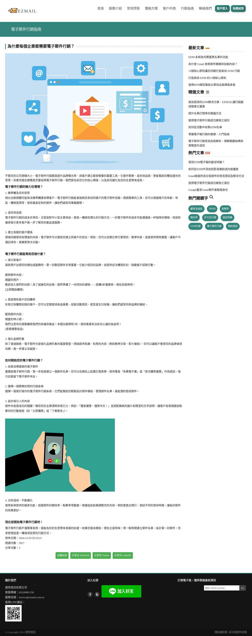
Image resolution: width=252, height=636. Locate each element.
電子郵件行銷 (214, 226)
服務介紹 (115, 8)
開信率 (194, 217)
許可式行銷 (210, 217)
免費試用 (62, 555)
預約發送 (233, 226)
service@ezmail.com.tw (31, 597)
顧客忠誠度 (196, 208)
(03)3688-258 (26, 592)
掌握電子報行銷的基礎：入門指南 (209, 134)
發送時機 (227, 217)
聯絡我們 (205, 8)
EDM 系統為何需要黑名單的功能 (208, 57)
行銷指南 (187, 8)
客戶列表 (169, 8)
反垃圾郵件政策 (238, 632)
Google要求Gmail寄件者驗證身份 (208, 189)
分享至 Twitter (101, 555)
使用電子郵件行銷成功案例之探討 (209, 120)
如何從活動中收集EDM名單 (205, 127)
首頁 (100, 8)
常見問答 (133, 8)
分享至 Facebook (80, 555)
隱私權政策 (221, 632)
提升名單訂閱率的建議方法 (204, 113)
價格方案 (151, 8)
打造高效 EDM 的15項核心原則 (207, 77)
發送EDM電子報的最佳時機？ (206, 162)
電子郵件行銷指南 (26, 29)
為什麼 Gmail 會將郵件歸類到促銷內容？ (213, 64)
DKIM (212, 208)
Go (242, 588)
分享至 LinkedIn (122, 555)
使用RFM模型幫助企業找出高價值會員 (211, 84)
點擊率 (225, 208)
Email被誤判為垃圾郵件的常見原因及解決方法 (216, 176)
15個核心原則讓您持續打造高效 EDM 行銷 (214, 70)
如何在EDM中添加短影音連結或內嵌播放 (213, 169)
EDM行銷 (195, 226)
